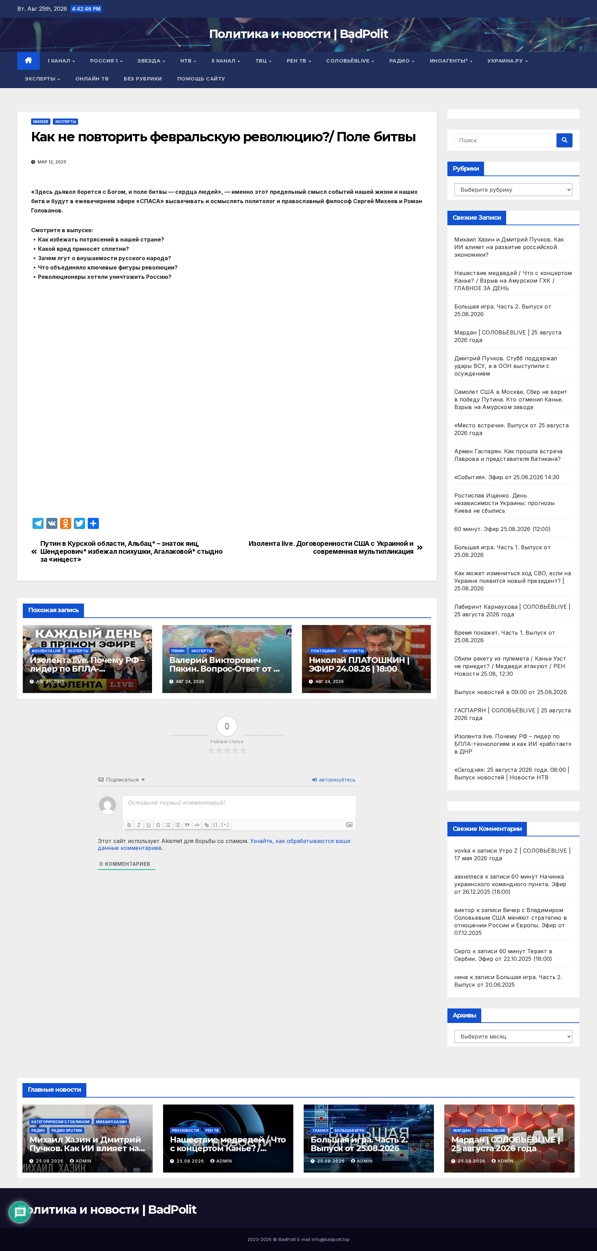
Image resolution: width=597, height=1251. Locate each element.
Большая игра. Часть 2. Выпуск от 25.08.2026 (359, 1144)
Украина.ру (505, 61)
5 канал (224, 61)
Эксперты (41, 79)
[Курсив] (139, 825)
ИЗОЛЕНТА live (46, 651)
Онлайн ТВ (92, 79)
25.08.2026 (50, 1161)
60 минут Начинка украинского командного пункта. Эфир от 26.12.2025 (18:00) (510, 884)
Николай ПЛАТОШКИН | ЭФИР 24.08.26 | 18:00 (359, 664)
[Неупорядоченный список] (177, 825)
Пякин (177, 651)
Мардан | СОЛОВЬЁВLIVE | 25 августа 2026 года (505, 1144)
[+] (225, 824)
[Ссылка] (206, 825)
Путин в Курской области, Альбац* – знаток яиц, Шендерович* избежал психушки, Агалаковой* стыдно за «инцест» (131, 551)
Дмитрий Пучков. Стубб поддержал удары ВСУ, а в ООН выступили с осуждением (505, 366)
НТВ (186, 61)
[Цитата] (187, 825)
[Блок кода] (197, 825)
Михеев (40, 122)
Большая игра (349, 1130)
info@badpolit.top (331, 1239)
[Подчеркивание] (148, 825)
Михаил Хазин (111, 1122)
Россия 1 (105, 61)
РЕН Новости (185, 1130)
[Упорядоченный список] (168, 825)
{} (215, 824)
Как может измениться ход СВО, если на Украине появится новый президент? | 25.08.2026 (512, 581)
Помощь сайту (201, 79)
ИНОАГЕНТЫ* (450, 61)
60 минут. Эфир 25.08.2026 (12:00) (502, 528)
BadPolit (287, 1239)
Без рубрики (143, 79)
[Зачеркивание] (158, 825)
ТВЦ (261, 61)
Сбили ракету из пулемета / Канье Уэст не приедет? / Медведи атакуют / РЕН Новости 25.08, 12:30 (510, 666)
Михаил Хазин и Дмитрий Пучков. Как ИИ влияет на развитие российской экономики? (509, 247)
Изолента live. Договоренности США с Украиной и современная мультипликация (331, 548)
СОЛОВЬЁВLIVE (348, 61)
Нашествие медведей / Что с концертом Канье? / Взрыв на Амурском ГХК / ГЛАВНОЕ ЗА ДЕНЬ (513, 280)
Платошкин (323, 651)
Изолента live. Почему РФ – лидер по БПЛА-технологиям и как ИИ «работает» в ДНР (513, 744)
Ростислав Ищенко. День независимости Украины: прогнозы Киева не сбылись (504, 503)
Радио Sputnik (66, 1130)
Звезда (150, 61)
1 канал (59, 61)
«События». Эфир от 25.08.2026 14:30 (507, 477)
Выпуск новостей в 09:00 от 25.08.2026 (510, 692)
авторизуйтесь (337, 780)
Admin (84, 1161)
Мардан (462, 1130)
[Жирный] (129, 825)
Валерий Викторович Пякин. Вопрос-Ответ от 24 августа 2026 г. (226, 668)
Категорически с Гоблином (60, 1122)
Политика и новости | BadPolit (298, 34)
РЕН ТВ (297, 61)
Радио (400, 61)
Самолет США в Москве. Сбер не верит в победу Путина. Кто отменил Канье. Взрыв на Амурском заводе (511, 399)
